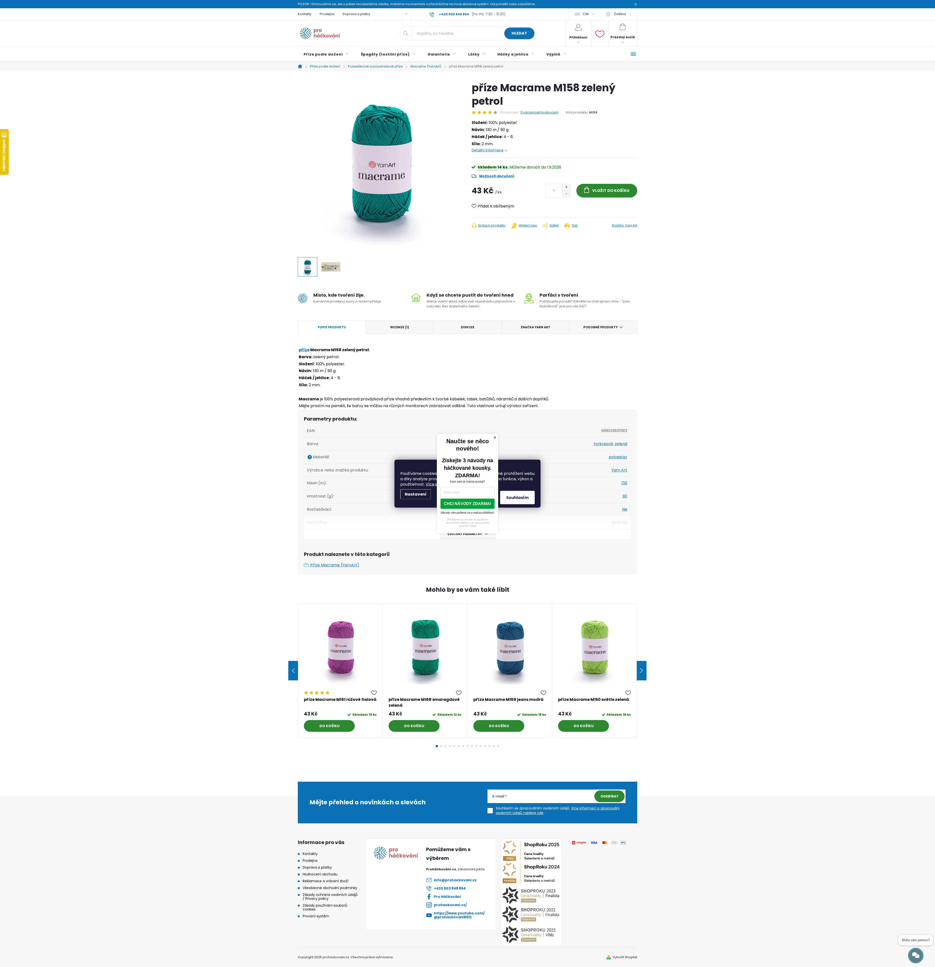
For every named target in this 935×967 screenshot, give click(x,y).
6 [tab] (459, 746)
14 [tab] (494, 746)
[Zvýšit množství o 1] (566, 187)
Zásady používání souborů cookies (325, 907)
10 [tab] (476, 746)
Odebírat (609, 796)
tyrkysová (603, 444)
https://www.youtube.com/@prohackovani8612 (459, 915)
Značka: (624, 225)
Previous (293, 670)
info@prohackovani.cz (455, 880)
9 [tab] (472, 746)
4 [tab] (450, 746)
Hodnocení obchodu (320, 874)
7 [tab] (463, 746)
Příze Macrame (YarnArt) (334, 565)
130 (624, 483)
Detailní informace (488, 150)
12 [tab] (485, 746)
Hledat (519, 33)
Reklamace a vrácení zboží (325, 881)
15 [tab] (498, 746)
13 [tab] (489, 746)
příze (304, 350)
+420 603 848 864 (450, 888)
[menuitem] (326, 54)
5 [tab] (454, 746)
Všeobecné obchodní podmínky (330, 887)
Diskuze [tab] (467, 327)
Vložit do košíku (610, 190)
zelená (621, 444)
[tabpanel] (340, 671)
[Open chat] (916, 955)
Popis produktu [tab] (332, 327)
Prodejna (327, 14)
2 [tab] (441, 746)
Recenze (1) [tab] (399, 327)
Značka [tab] (535, 327)
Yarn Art (619, 470)
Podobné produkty (600, 327)
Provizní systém (316, 916)
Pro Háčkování (447, 896)
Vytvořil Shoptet (625, 957)
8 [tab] (467, 746)
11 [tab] (480, 746)
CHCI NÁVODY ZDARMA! (467, 503)
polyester (618, 457)
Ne (624, 509)
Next (641, 670)
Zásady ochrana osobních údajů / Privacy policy (330, 896)
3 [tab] (445, 746)
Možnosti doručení (496, 176)
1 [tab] (437, 746)
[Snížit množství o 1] (566, 194)
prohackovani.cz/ (450, 904)
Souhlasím (517, 497)
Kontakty (304, 14)
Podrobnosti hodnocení (539, 112)
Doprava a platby (356, 14)
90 (625, 496)
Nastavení (416, 494)
